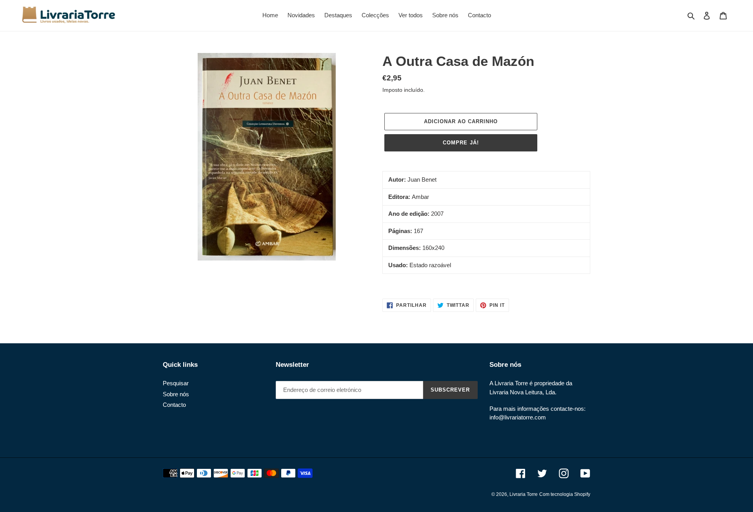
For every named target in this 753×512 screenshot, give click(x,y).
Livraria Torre (523, 494)
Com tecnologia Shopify (564, 494)
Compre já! (460, 143)
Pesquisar (176, 383)
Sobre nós (176, 394)
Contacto (174, 404)
